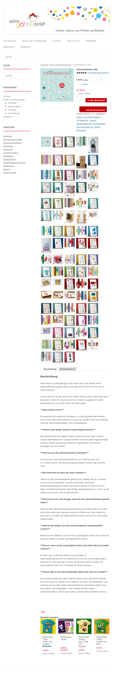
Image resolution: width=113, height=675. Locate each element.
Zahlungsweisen (9, 172)
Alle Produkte (9, 41)
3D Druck (57, 41)
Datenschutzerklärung (12, 143)
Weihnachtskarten (84, 127)
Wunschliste (9, 47)
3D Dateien (12, 103)
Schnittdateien (14, 113)
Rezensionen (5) (67, 369)
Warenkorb (91, 41)
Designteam (8, 146)
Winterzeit (81, 130)
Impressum (25, 47)
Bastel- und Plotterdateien (34, 41)
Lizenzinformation (10, 152)
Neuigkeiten (8, 156)
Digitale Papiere (14, 106)
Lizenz (79, 79)
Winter (97, 127)
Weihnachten (99, 123)
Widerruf (6, 169)
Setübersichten (9, 159)
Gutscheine (8, 116)
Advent (93, 120)
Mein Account (73, 41)
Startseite (44, 65)
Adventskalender (84, 123)
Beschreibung (50, 369)
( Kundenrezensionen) (98, 72)
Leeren (85, 84)
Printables (12, 110)
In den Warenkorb (96, 100)
